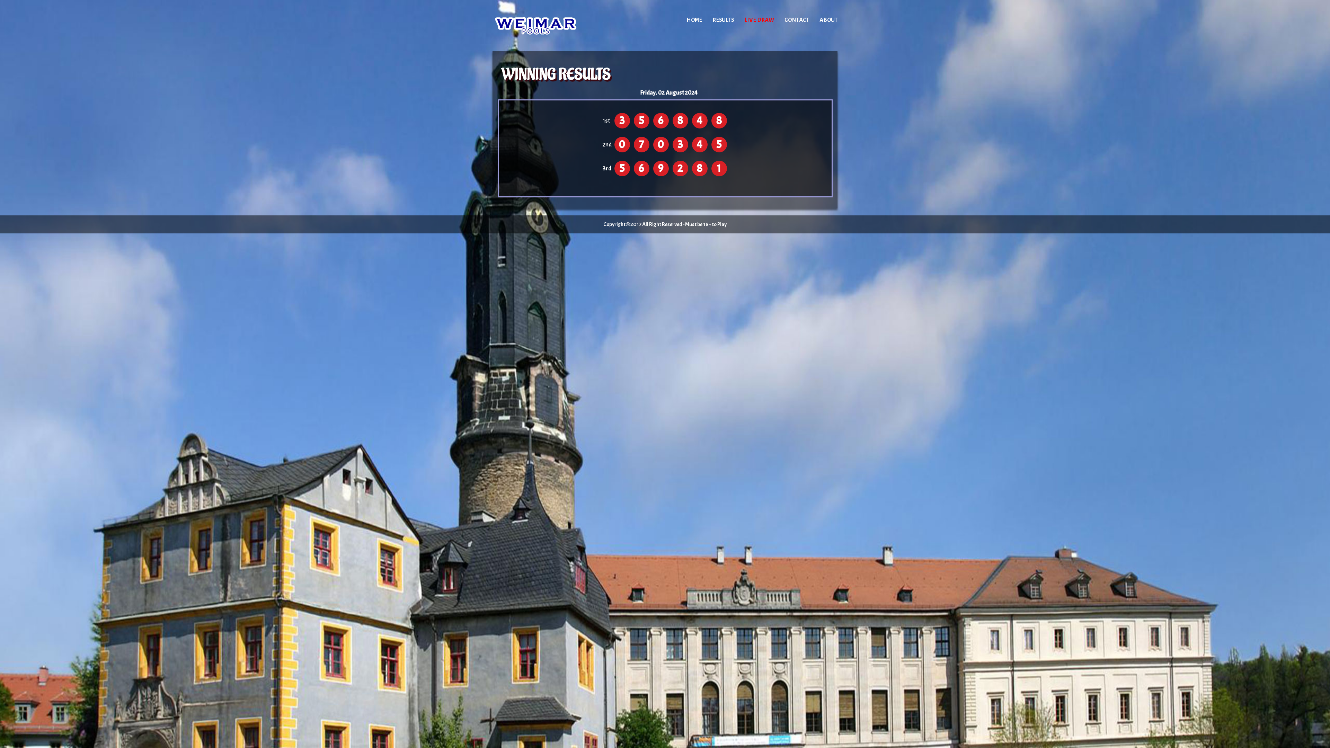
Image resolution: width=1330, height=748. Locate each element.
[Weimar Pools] (551, 26)
